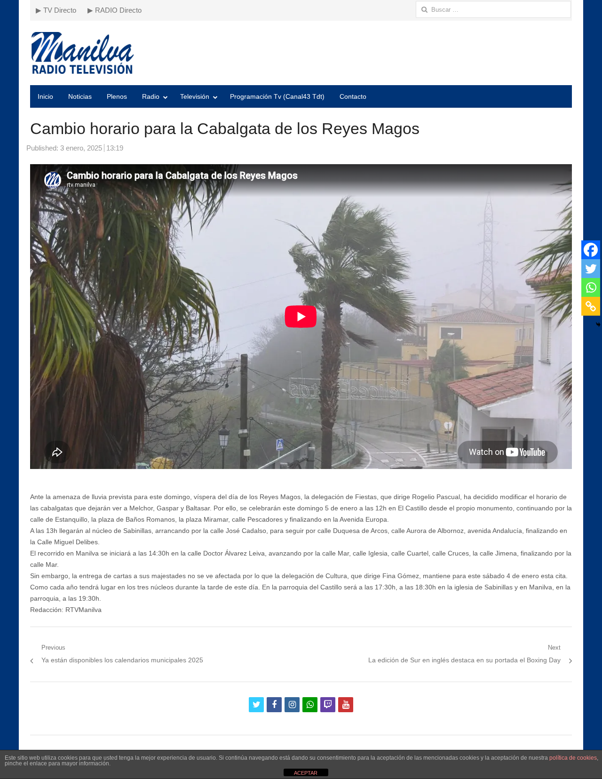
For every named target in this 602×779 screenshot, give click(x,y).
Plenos (117, 96)
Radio (150, 96)
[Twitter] (590, 268)
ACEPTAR (305, 773)
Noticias (80, 96)
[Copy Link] (590, 306)
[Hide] (598, 324)
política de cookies (573, 758)
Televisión (194, 96)
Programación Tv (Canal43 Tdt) (277, 96)
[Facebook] (590, 249)
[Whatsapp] (590, 287)
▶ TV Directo (56, 10)
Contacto (353, 96)
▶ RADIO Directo (114, 10)
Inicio (45, 96)
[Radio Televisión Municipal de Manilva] (301, 53)
